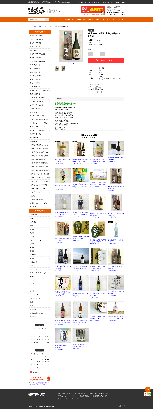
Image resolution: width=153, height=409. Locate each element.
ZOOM (72, 63)
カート (100, 2)
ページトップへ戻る (147, 391)
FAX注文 (60, 396)
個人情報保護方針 (85, 396)
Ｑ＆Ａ (97, 19)
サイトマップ (75, 398)
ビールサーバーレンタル (117, 19)
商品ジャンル (69, 19)
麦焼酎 (101, 72)
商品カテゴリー (58, 19)
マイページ (92, 2)
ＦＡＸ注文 (105, 19)
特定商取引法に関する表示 (99, 396)
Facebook (117, 2)
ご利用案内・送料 (80, 19)
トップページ (61, 393)
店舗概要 (90, 19)
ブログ (112, 2)
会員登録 (83, 2)
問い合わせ (106, 2)
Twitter (123, 2)
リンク (68, 398)
